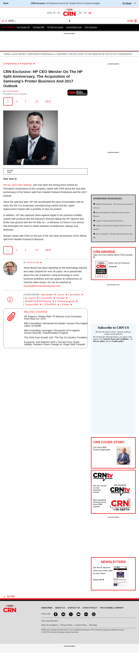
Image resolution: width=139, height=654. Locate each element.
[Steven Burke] (10, 274)
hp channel (30, 298)
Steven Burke (12, 91)
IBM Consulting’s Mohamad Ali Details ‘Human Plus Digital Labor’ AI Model (55, 324)
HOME (7, 54)
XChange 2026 (38, 27)
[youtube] (78, 614)
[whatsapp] (93, 614)
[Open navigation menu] (4, 21)
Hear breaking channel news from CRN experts (99, 503)
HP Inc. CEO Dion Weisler (17, 185)
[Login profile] (135, 20)
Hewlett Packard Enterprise (38, 301)
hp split (61, 298)
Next (48, 101)
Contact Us (74, 608)
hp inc (62, 294)
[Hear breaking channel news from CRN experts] (120, 505)
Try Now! (126, 3)
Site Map (93, 625)
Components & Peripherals (17, 63)
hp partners (47, 298)
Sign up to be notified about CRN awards (112, 255)
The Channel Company (112, 608)
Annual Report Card (74, 27)
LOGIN (130, 21)
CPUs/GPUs (50, 304)
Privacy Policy (66, 625)
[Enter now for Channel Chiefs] (102, 276)
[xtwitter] (71, 614)
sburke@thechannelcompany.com (42, 286)
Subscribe (97, 579)
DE (80, 13)
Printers (66, 304)
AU (58, 13)
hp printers (75, 294)
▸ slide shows (17, 54)
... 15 (35, 101)
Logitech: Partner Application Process (109, 221)
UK (85, 13)
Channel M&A (32, 304)
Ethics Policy (90, 608)
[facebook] (55, 614)
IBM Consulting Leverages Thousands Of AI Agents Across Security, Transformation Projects (52, 331)
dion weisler (47, 294)
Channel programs (66, 301)
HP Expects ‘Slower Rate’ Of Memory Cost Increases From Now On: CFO (52, 317)
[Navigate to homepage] (69, 16)
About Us (60, 608)
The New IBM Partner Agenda (100, 448)
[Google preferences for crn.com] (77, 92)
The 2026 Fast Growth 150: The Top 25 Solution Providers (55, 337)
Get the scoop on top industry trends (99, 488)
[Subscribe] (120, 586)
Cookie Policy (81, 625)
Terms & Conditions (49, 625)
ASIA (49, 13)
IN (54, 13)
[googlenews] (86, 614)
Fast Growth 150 (23, 27)
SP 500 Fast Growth (55, 27)
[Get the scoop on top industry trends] (120, 490)
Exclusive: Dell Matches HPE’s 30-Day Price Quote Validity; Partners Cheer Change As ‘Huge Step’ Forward (54, 343)
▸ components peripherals (39, 54)
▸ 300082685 (60, 54)
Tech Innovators (91, 27)
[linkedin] (63, 614)
